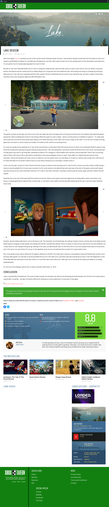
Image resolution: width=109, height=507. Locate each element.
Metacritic (46, 12)
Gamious (87, 459)
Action (86, 453)
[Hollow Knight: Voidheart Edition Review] (94, 367)
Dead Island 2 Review (37, 377)
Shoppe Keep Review (63, 377)
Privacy (14, 481)
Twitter (72, 301)
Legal (38, 12)
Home (10, 12)
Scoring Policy (76, 477)
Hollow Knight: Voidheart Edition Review (91, 378)
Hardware (32, 12)
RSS (33, 483)
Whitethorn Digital (90, 462)
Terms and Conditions (79, 480)
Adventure (92, 453)
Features (24, 12)
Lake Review (78, 424)
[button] (5, 104)
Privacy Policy (76, 474)
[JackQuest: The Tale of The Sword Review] (15, 367)
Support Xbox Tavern (74, 12)
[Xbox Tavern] (15, 9)
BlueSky (39, 495)
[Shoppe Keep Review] (68, 367)
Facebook (66, 301)
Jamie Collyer (8, 54)
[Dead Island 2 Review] (41, 367)
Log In (5, 1)
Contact (63, 12)
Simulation (93, 454)
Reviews (16, 12)
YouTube (81, 301)
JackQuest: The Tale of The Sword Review (13, 378)
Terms (18, 481)
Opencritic (55, 12)
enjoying (17, 58)
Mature (86, 457)
